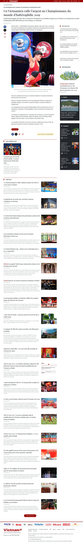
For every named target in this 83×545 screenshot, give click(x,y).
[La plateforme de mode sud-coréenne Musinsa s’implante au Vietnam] (49, 203)
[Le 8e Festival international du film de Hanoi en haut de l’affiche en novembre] (49, 504)
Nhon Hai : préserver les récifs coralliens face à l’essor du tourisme (68, 115)
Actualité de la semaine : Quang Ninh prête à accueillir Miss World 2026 (66, 161)
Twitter (5, 30)
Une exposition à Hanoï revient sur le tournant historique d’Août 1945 (18, 235)
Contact (35, 531)
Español (68, 1)
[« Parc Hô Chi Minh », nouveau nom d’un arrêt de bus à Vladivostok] (49, 319)
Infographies (66, 67)
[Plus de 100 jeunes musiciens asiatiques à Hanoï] (49, 284)
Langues (59, 529)
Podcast (66, 126)
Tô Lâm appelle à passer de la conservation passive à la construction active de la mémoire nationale (21, 451)
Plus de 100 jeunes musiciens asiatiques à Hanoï (23, 281)
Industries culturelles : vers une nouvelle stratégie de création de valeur (20, 350)
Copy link (5, 37)
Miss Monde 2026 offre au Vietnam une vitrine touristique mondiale (69, 59)
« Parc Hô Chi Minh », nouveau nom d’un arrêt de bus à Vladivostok (21, 316)
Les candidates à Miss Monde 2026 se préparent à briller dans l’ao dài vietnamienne (68, 38)
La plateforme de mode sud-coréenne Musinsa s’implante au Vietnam (18, 200)
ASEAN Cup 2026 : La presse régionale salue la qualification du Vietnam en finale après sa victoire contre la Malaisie (20, 417)
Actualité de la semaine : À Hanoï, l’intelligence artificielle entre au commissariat (65, 132)
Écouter (65, 137)
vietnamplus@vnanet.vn (36, 539)
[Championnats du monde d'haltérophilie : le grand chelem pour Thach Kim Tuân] (12, 149)
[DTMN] (57, 524)
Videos (65, 97)
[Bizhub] (30, 524)
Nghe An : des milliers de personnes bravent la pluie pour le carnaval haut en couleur (20, 470)
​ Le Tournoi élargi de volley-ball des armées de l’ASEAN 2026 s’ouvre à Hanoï (21, 184)
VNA (63, 529)
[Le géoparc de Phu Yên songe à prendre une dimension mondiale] (49, 333)
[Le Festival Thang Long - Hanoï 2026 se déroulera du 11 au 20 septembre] (49, 253)
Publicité (30, 531)
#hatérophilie (15, 129)
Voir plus (8, 179)
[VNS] (39, 524)
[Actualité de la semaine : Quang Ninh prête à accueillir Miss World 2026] (75, 161)
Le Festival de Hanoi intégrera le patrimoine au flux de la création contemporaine (22, 217)
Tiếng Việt (56, 1)
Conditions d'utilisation (43, 529)
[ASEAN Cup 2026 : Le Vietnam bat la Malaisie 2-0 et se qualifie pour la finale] (49, 438)
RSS (50, 529)
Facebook (5, 26)
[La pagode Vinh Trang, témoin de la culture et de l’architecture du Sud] (49, 268)
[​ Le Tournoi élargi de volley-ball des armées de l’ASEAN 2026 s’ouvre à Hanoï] (49, 187)
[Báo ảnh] (66, 524)
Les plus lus (65, 26)
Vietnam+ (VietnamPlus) (14, 1)
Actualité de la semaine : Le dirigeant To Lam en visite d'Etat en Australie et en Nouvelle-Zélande (65, 146)
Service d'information (70, 529)
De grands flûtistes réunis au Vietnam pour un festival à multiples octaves (69, 52)
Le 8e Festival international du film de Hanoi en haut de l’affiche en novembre (21, 501)
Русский (75, 1)
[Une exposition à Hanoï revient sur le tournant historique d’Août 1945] (49, 238)
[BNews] (25, 524)
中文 (71, 1)
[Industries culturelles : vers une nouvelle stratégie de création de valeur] (49, 353)
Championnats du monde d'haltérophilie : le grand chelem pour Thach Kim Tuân (11, 160)
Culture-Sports (8, 5)
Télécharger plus (30, 515)
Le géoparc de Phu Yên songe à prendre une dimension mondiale (21, 330)
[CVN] (48, 524)
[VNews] (13, 524)
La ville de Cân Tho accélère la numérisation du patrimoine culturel (19, 485)
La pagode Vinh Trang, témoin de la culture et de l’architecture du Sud (22, 265)
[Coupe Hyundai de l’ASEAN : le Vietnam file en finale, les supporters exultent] (49, 386)
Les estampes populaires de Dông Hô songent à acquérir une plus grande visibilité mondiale (68, 45)
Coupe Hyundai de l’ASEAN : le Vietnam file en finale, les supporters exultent (21, 384)
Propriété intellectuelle (32, 529)
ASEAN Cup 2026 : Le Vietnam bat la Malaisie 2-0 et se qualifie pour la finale (21, 435)
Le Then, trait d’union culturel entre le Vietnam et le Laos (22, 399)
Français (64, 1)
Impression (5, 33)
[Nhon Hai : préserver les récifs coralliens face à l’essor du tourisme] (69, 105)
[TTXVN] (7, 524)
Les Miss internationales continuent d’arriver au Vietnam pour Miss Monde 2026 (69, 30)
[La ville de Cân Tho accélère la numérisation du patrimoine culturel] (49, 488)
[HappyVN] (75, 524)
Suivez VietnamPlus (42, 134)
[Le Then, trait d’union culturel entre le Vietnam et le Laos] (49, 403)
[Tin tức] (18, 524)
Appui (54, 529)
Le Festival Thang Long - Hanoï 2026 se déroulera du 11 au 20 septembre (21, 250)
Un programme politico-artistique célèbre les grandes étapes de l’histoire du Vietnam (21, 299)
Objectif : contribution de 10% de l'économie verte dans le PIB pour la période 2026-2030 (69, 87)
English (60, 1)
